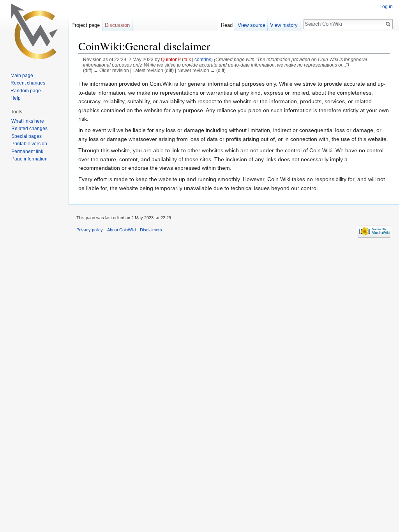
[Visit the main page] (34, 31)
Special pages (26, 136)
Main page (22, 75)
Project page (85, 25)
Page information (29, 159)
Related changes (29, 128)
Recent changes (28, 83)
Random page (26, 90)
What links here (27, 121)
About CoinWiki (121, 229)
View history (284, 25)
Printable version (29, 143)
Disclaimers (151, 229)
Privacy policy (89, 229)
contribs (202, 59)
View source (251, 25)
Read (227, 25)
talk (187, 59)
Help (16, 98)
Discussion (117, 25)
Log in (386, 6)
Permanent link (27, 151)
